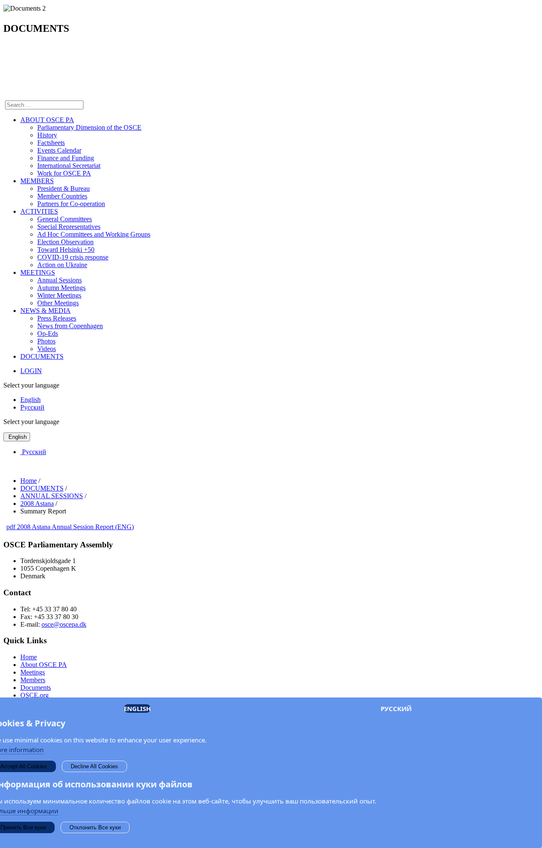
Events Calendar (59, 150)
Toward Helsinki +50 (65, 249)
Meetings (32, 672)
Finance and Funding (65, 158)
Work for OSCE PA (64, 173)
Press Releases (56, 318)
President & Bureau (63, 188)
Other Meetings (58, 303)
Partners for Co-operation (71, 203)
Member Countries (62, 196)
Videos (46, 348)
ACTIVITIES (39, 211)
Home (28, 657)
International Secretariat (68, 165)
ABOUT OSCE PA (47, 119)
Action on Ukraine (62, 264)
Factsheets (51, 142)
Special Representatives (68, 226)
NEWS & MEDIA (45, 310)
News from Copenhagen (70, 325)
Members (32, 679)
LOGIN (31, 370)
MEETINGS (37, 272)
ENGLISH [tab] (137, 708)
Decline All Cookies (94, 766)
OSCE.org (34, 695)
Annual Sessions (59, 280)
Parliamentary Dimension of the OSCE (89, 127)
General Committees (64, 219)
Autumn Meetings (61, 287)
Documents (35, 687)
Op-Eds (47, 333)
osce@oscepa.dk (63, 624)
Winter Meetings (59, 295)
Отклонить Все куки (95, 827)
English (30, 399)
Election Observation (65, 241)
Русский (32, 407)
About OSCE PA (43, 664)
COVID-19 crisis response (72, 257)
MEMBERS (37, 180)
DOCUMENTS (42, 356)
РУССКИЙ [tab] (396, 708)
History (47, 135)
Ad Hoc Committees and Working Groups (93, 234)
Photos (46, 341)
